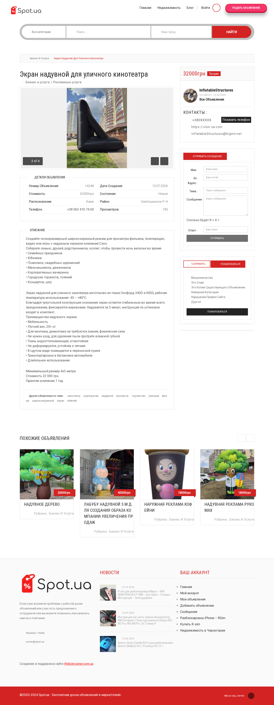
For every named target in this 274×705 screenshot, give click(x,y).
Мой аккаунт (189, 593)
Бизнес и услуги (39, 58)
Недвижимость (169, 8)
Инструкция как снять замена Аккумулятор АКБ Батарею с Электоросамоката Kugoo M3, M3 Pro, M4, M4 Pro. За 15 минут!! (145, 620)
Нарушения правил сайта (208, 297)
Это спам (197, 282)
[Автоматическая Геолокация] (208, 32)
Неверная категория (205, 292)
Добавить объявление (197, 605)
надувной (107, 395)
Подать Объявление (246, 7)
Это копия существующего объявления (218, 287)
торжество (139, 395)
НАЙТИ (231, 32)
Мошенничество (202, 277)
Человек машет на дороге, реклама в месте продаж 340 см (229, 510)
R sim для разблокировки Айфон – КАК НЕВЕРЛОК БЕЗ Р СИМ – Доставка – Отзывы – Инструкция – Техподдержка (145, 594)
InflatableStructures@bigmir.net (216, 134)
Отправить (217, 238)
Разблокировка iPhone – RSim (202, 618)
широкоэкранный (43, 400)
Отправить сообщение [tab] (207, 156)
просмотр (122, 395)
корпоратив (90, 395)
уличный (154, 395)
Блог (190, 8)
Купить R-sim (190, 624)
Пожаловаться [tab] (230, 264)
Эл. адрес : (192, 181)
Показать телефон (236, 120)
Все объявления (211, 99)
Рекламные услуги (67, 82)
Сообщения (188, 612)
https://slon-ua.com (206, 127)
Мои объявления (192, 599)
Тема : (193, 191)
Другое (196, 301)
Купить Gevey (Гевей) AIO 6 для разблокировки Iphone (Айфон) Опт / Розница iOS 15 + (145, 644)
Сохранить (198, 263)
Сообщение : (193, 202)
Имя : (194, 170)
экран (60, 400)
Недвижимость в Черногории (202, 630)
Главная (145, 8)
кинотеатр (74, 395)
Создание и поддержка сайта (56, 664)
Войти (206, 8)
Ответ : (192, 230)
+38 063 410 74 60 (80, 209)
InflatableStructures (216, 90)
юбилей (72, 400)
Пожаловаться (217, 311)
